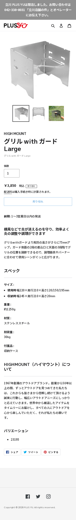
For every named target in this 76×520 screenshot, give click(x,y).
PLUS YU (28, 507)
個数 (6, 166)
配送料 (8, 192)
